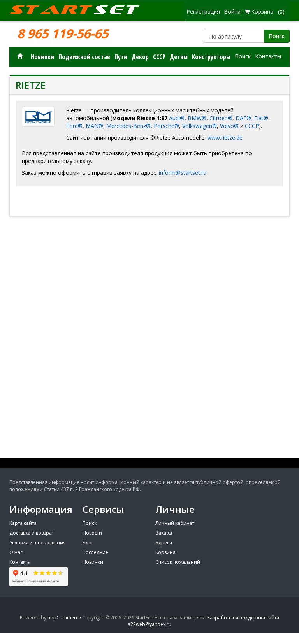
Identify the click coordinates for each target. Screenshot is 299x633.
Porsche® (166, 126)
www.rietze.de (225, 137)
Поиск (277, 36)
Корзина (165, 552)
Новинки (42, 57)
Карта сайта (23, 523)
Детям (179, 57)
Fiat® (261, 118)
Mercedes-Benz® (128, 126)
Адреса (163, 542)
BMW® (197, 118)
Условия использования (37, 542)
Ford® (74, 126)
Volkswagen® (199, 126)
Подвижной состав (84, 57)
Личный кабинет (174, 523)
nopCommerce (64, 617)
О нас (16, 552)
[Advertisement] (149, 400)
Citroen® (220, 118)
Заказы (163, 533)
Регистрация (203, 11)
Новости (92, 533)
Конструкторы (211, 57)
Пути (120, 57)
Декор (140, 57)
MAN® (94, 126)
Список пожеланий (177, 562)
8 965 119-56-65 (62, 33)
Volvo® (229, 126)
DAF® (243, 118)
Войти (232, 11)
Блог (88, 542)
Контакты (268, 56)
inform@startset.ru (182, 172)
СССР (159, 57)
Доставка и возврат (31, 533)
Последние (95, 552)
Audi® (177, 118)
